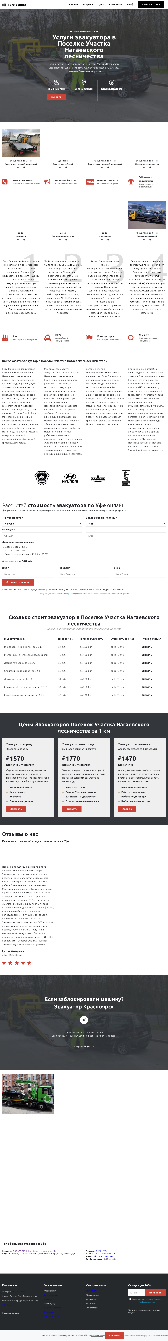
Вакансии (48, 1299)
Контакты (115, 4)
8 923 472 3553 (151, 4)
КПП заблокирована (16, 550)
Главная (73, 4)
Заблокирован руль (16, 547)
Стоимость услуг (51, 1316)
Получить (155, 1292)
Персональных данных (120, 594)
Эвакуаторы (91, 1291)
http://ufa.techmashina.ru (103, 1254)
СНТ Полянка (8, 1305)
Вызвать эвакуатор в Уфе (45, 1251)
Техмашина (17, 4)
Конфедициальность (147, 1302)
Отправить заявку (17, 582)
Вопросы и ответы (52, 1308)
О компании (49, 1312)
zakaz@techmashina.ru (103, 1256)
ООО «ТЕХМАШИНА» (22, 1251)
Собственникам (51, 1295)
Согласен (114, 1335)
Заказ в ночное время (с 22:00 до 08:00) (26, 554)
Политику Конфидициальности (73, 594)
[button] (21, 149)
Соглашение (97, 1335)
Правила (157, 1299)
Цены (101, 4)
